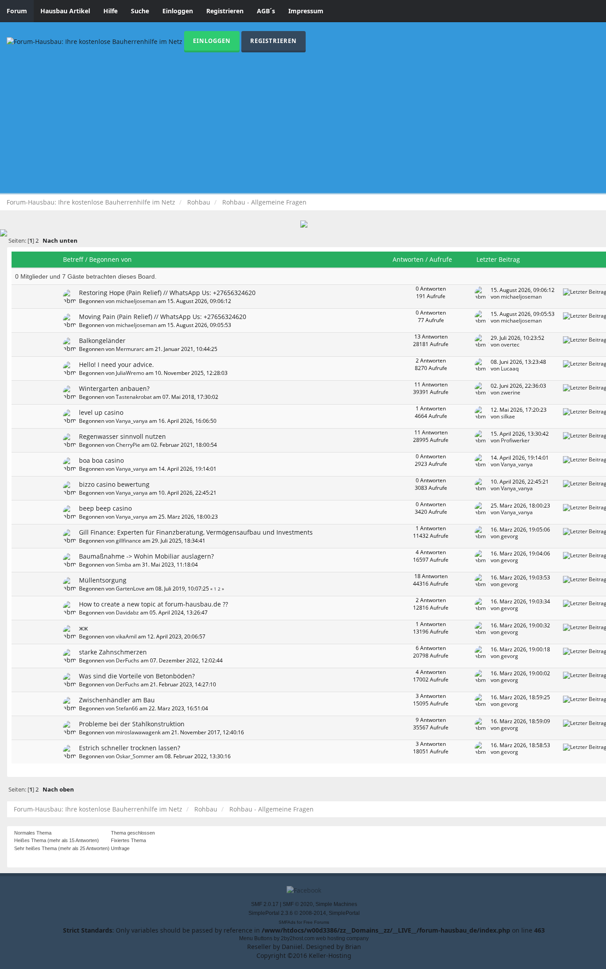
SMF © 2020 (298, 904)
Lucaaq (510, 368)
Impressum (305, 11)
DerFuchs (127, 660)
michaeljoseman (136, 300)
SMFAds (287, 922)
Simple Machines (336, 904)
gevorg (509, 536)
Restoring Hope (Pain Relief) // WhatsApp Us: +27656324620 (167, 292)
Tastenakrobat (134, 396)
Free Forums (316, 922)
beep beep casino (105, 508)
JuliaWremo (130, 372)
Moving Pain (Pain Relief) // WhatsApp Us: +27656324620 (162, 316)
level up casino (101, 412)
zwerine (510, 392)
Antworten (408, 259)
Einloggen (177, 11)
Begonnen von (110, 259)
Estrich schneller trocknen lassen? (129, 748)
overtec (510, 344)
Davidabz (127, 612)
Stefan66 (127, 708)
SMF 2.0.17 (265, 904)
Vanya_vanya (132, 420)
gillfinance (128, 540)
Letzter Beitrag (499, 259)
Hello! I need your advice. (116, 364)
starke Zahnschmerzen (113, 652)
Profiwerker (515, 440)
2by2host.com (298, 938)
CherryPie (128, 444)
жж (83, 628)
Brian (353, 946)
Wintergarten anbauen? (114, 388)
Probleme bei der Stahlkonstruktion (132, 724)
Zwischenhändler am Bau (117, 700)
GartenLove (130, 588)
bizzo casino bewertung (114, 484)
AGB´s (266, 11)
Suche (140, 11)
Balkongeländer (102, 340)
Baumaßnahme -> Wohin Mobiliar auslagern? (146, 556)
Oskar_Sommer (135, 756)
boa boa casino (101, 460)
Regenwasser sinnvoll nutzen (122, 436)
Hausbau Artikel (65, 11)
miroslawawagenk (138, 732)
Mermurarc (130, 348)
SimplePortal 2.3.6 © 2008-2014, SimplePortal (304, 913)
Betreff (73, 259)
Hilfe (110, 11)
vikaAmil (126, 636)
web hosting (330, 938)
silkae (508, 416)
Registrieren (225, 11)
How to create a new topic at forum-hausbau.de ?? (153, 604)
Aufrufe (440, 259)
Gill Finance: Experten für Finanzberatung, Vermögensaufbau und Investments (196, 532)
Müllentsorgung (102, 580)
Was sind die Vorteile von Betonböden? (137, 676)
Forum (17, 11)
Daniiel (292, 946)
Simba (123, 564)
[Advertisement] (303, 119)
